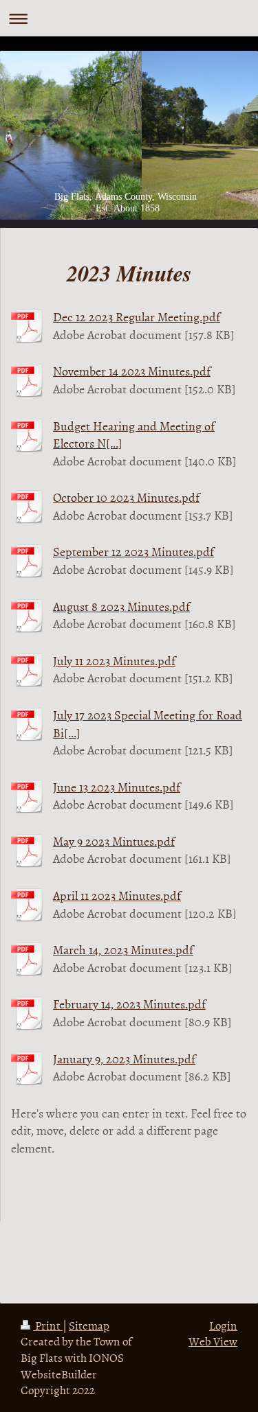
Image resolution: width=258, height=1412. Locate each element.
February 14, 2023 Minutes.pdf (129, 1004)
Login (223, 1325)
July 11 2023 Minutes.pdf (114, 660)
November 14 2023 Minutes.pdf (132, 371)
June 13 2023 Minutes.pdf (116, 787)
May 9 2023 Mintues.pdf (114, 841)
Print (48, 1325)
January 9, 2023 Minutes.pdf (124, 1059)
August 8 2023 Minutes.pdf (121, 606)
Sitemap (89, 1325)
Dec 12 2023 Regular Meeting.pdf (136, 317)
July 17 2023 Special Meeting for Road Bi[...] (147, 723)
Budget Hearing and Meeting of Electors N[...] (134, 434)
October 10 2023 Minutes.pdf (126, 497)
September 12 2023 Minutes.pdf (133, 551)
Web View (213, 1341)
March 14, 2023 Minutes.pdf (123, 949)
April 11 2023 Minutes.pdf (117, 895)
